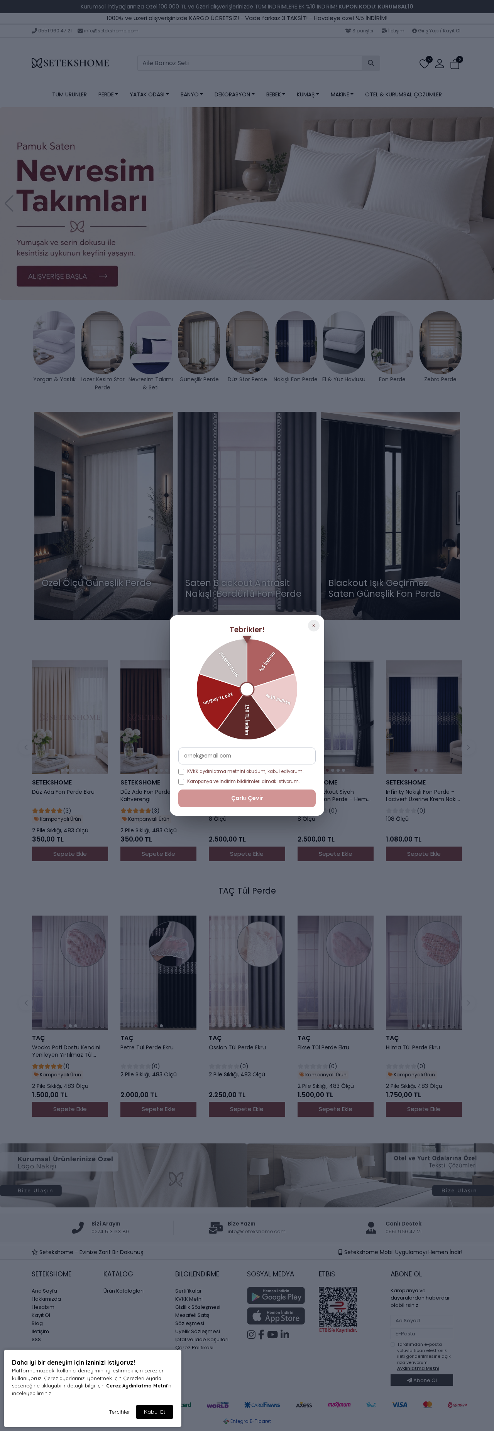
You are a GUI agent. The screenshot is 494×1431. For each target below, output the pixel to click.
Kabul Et (154, 1411)
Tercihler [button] (119, 1411)
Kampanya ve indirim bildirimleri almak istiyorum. (243, 781)
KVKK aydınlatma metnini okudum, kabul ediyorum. (245, 771)
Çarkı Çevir (247, 798)
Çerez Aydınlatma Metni (136, 1385)
